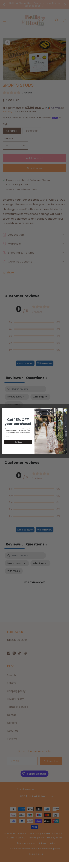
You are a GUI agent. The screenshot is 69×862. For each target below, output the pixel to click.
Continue (18, 442)
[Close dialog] (65, 410)
